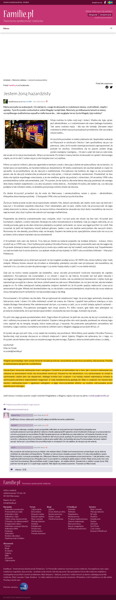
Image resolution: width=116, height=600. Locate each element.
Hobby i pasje (54, 516)
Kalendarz (9, 533)
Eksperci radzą (37, 514)
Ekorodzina (36, 511)
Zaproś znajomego (76, 521)
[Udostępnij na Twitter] (111, 87)
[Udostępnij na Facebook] (107, 87)
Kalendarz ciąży (11, 514)
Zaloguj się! (93, 15)
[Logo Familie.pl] (23, 14)
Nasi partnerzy (74, 523)
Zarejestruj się (105, 15)
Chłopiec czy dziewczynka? (16, 521)
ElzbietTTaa (15, 415)
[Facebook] (105, 3)
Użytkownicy (37, 531)
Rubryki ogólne (37, 516)
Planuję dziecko (38, 521)
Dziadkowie (36, 526)
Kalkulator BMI (11, 528)
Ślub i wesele (37, 519)
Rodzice (34, 523)
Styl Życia (94, 526)
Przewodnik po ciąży (13, 511)
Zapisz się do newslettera (104, 17)
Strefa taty (36, 528)
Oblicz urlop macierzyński (16, 519)
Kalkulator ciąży (12, 516)
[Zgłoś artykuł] (46, 101)
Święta (93, 521)
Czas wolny (95, 528)
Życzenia (9, 558)
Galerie (8, 553)
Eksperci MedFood (98, 531)
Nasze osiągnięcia (75, 526)
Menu (6, 28)
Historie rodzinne (19, 80)
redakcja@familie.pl (98, 395)
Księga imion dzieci (13, 523)
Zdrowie (94, 523)
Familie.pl (13, 85)
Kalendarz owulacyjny (14, 509)
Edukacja (9, 531)
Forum (7, 546)
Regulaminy (73, 514)
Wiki (7, 555)
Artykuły (6, 80)
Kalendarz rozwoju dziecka (16, 526)
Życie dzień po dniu (56, 511)
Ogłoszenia (36, 509)
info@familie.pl (9, 503)
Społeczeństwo (55, 514)
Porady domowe (38, 533)
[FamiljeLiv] (110, 2)
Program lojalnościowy (78, 519)
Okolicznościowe (55, 519)
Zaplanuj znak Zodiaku (14, 538)
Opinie (51, 509)
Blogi (7, 548)
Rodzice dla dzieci (12, 536)
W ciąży (93, 514)
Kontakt (71, 509)
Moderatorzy (73, 516)
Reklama (71, 511)
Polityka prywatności (77, 528)
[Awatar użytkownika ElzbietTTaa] (6, 415)
